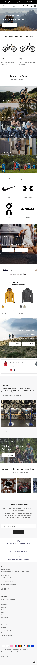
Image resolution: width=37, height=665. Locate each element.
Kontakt (3, 602)
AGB (2, 649)
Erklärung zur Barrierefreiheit (17, 651)
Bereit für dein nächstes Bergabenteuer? (18, 283)
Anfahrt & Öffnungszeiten (8, 599)
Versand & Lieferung (6, 630)
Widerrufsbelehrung (17, 649)
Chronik (3, 615)
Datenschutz (8, 649)
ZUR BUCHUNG (8, 455)
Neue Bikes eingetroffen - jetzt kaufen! (18, 36)
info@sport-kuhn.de (13, 521)
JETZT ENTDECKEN (9, 25)
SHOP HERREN (21, 250)
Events (3, 609)
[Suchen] (31, 6)
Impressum (25, 649)
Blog (2, 612)
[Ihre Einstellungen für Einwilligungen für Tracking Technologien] (34, 662)
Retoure (3, 632)
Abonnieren (18, 532)
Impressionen (5, 617)
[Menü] (35, 6)
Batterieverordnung (5, 651)
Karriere (3, 607)
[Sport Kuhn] (9, 6)
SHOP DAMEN (8, 250)
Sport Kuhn (7, 656)
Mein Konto (4, 627)
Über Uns (4, 604)
